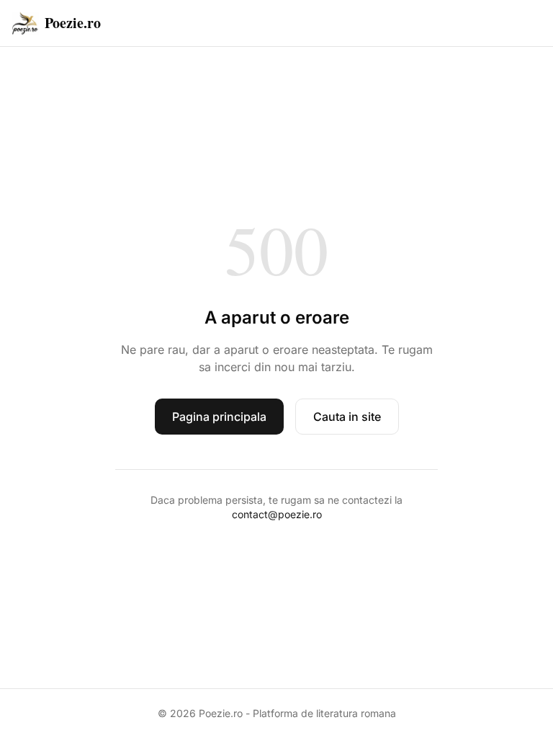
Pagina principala (219, 416)
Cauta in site (347, 416)
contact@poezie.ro (277, 514)
